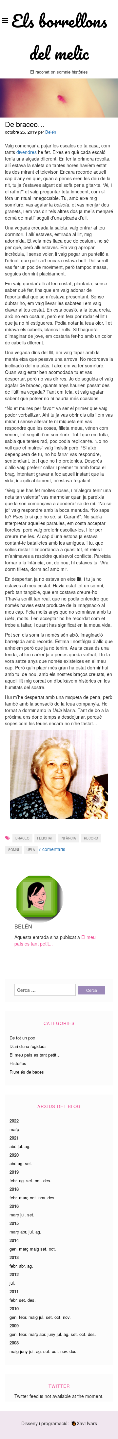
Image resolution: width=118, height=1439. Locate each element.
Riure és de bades (27, 1072)
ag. (27, 1146)
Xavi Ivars (87, 1423)
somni (13, 849)
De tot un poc (22, 1038)
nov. (42, 1197)
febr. (14, 1180)
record (91, 838)
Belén (50, 132)
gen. (14, 1249)
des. (47, 1180)
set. (28, 1163)
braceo (22, 838)
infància (68, 838)
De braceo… (25, 124)
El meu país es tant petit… (35, 1055)
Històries (18, 1063)
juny (51, 1334)
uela (31, 849)
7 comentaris (51, 849)
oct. (38, 1180)
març (14, 1129)
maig (34, 1249)
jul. (20, 1146)
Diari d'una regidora (28, 1046)
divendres (26, 152)
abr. (13, 1146)
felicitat (45, 838)
